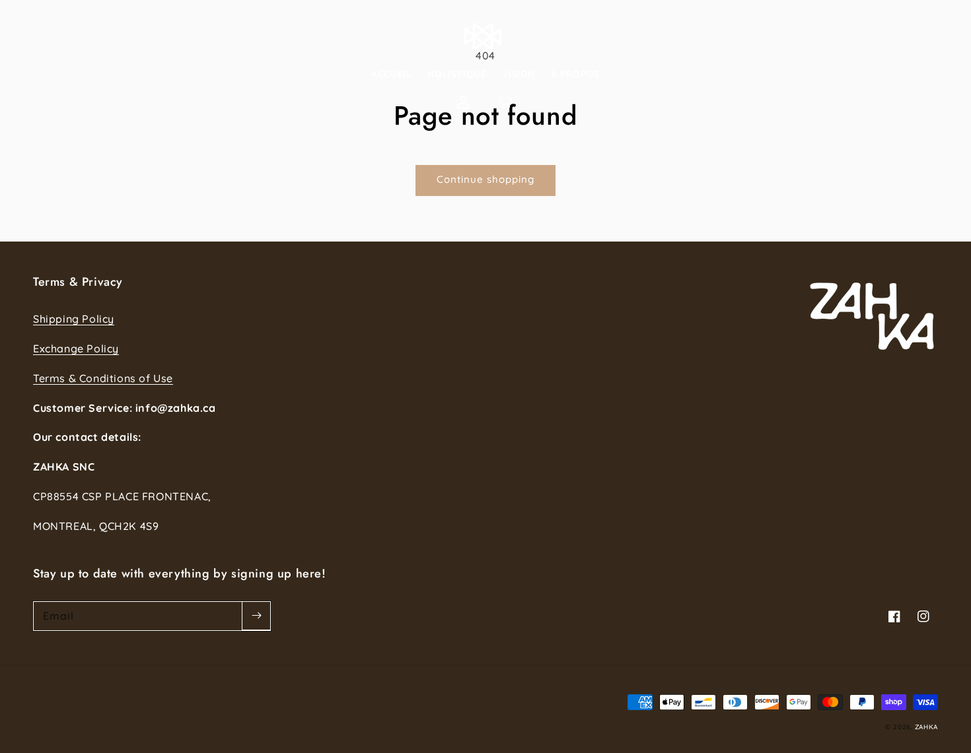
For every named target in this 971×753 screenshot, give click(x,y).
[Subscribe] (256, 615)
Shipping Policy (73, 318)
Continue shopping (485, 179)
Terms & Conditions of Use (103, 378)
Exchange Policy (76, 348)
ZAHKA (927, 727)
